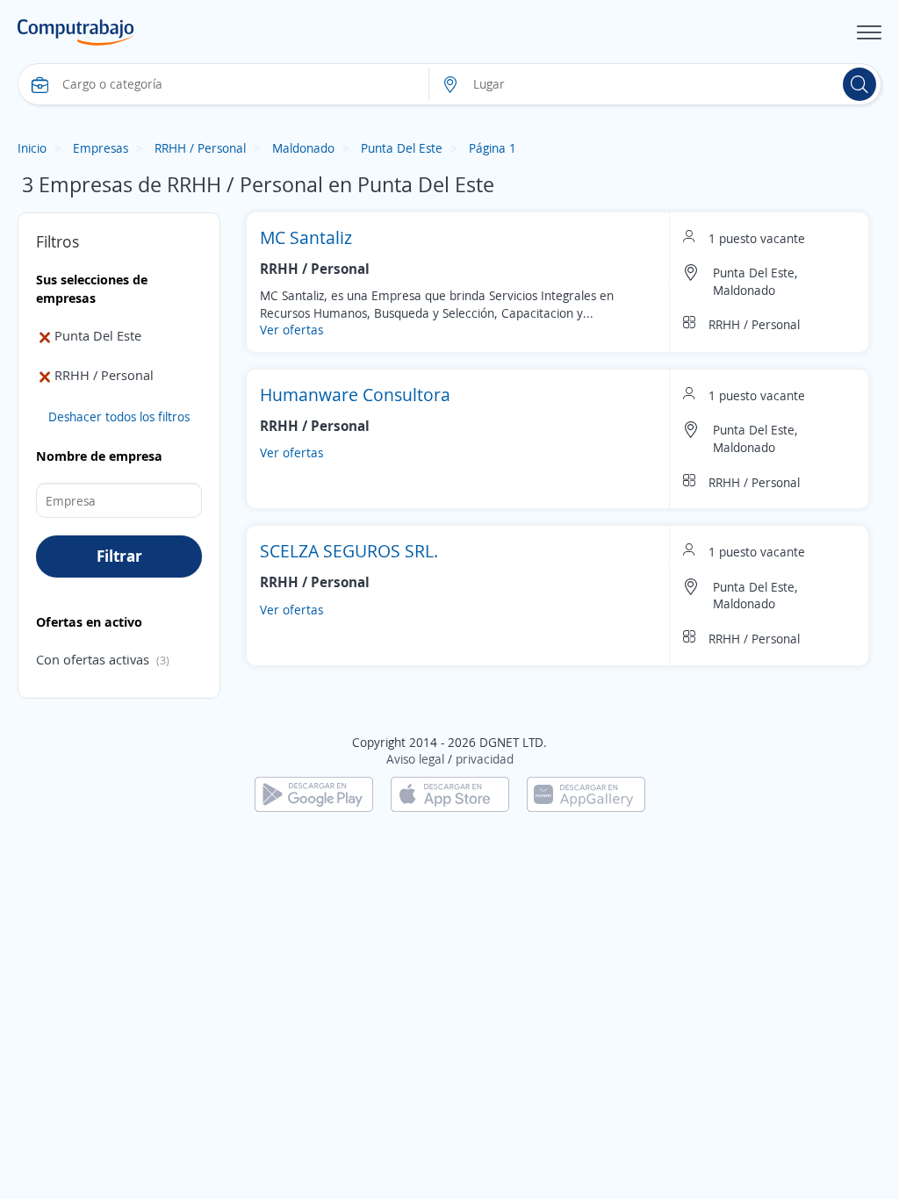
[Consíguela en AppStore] (450, 793)
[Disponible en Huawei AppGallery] (586, 793)
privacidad (485, 758)
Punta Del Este (401, 148)
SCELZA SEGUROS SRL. (349, 551)
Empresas (100, 148)
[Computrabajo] (76, 32)
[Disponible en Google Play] (314, 793)
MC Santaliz (306, 237)
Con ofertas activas (92, 659)
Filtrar (119, 555)
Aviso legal (415, 758)
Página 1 (492, 148)
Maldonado (303, 148)
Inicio (32, 148)
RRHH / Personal (200, 148)
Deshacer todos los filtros (119, 416)
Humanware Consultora (355, 394)
